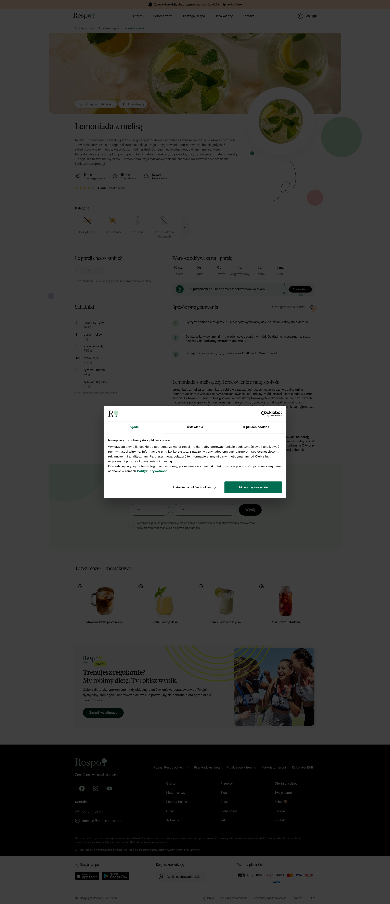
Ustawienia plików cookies (192, 487)
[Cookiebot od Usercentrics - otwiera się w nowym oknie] (264, 414)
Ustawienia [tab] (195, 427)
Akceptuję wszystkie (253, 487)
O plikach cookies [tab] (256, 427)
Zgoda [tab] (134, 427)
